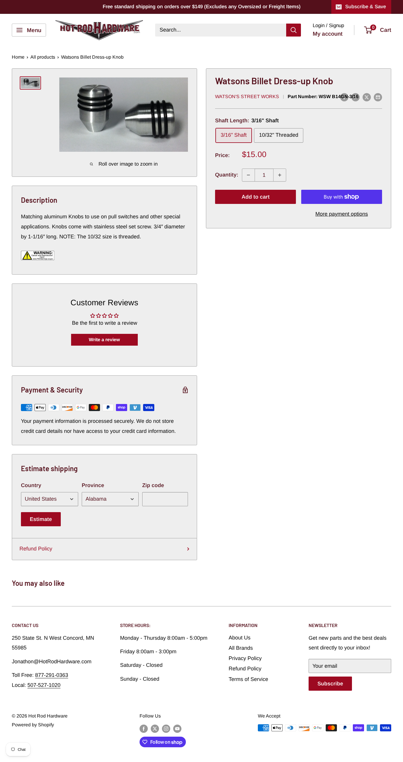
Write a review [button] (104, 339)
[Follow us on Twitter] (155, 728)
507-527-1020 (43, 685)
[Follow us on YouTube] (177, 728)
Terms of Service (248, 679)
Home (18, 57)
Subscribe (330, 684)
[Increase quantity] (279, 175)
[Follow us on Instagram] (166, 728)
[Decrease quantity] (248, 175)
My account (328, 34)
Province (93, 485)
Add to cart (256, 197)
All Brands (241, 648)
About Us (239, 638)
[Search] (293, 30)
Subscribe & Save (365, 6)
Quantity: (226, 175)
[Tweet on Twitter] (367, 97)
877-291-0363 (51, 675)
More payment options (341, 214)
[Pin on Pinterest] (355, 97)
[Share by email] (378, 97)
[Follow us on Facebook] (144, 728)
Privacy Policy (245, 658)
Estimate (41, 519)
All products (42, 57)
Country (31, 485)
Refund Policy (35, 549)
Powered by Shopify (33, 724)
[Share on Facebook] (344, 97)
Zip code (153, 485)
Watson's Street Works (247, 96)
